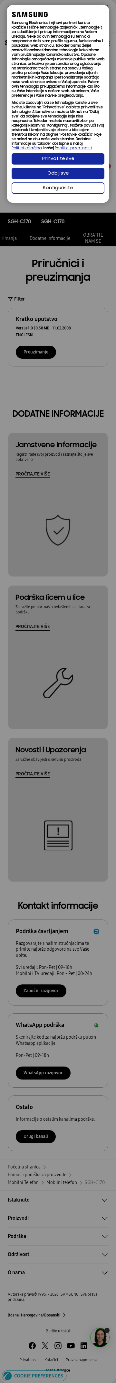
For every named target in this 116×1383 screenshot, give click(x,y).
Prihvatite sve (58, 158)
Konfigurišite (58, 188)
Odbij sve (58, 173)
